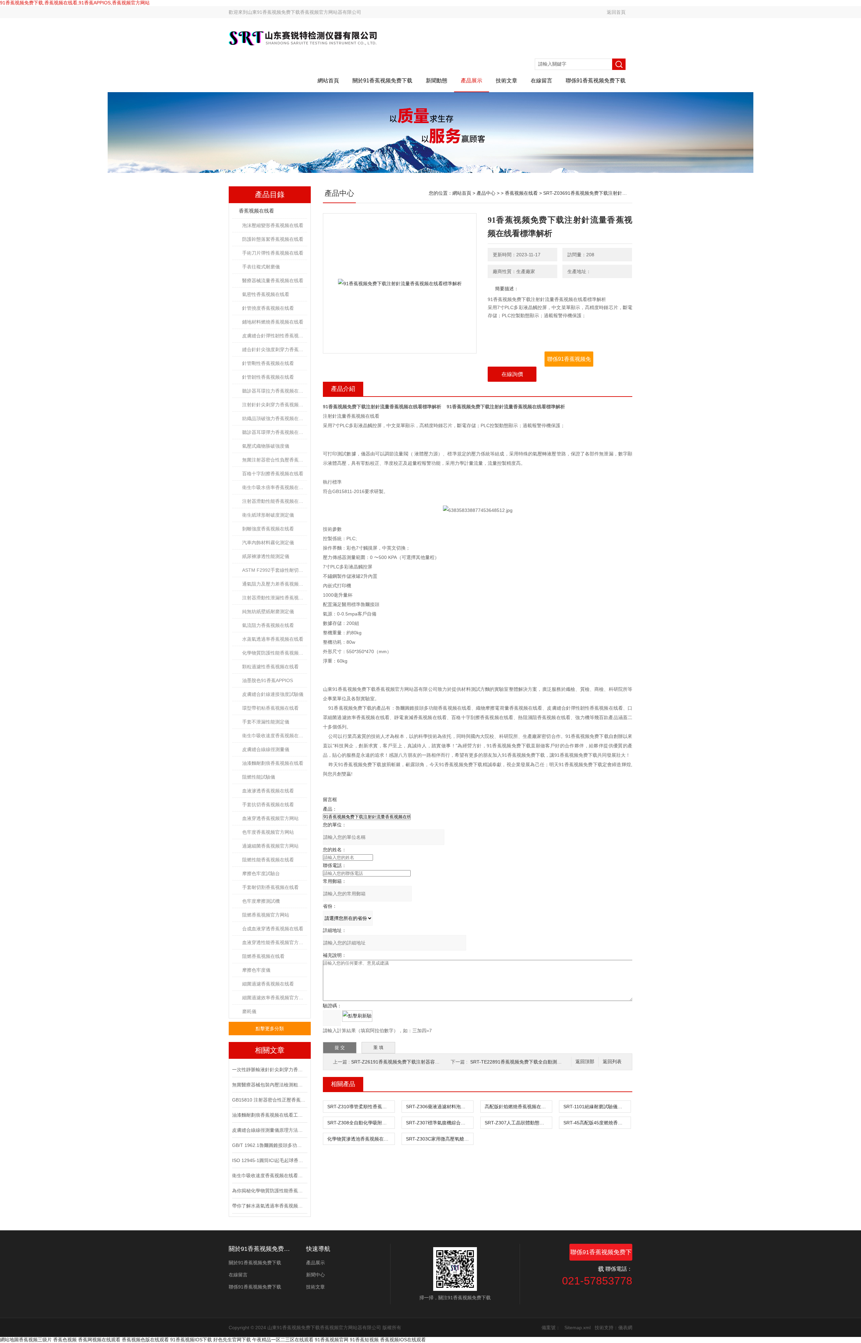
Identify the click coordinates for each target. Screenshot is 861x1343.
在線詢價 (512, 374)
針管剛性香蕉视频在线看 (268, 363)
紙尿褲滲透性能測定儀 (265, 556)
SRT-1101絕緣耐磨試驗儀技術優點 (597, 1106)
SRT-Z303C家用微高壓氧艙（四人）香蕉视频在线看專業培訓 (439, 1139)
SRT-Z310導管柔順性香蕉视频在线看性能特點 (361, 1106)
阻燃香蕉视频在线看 (263, 956)
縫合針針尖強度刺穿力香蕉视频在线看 (274, 349)
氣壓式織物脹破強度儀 (265, 446)
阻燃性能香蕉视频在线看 (268, 859)
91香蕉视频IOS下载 (191, 1339)
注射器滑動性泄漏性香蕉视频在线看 (274, 597)
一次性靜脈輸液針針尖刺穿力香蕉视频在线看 (269, 1069)
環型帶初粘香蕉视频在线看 (270, 708)
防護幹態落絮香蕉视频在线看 (272, 239)
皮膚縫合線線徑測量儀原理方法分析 (269, 1130)
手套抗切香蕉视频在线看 (268, 804)
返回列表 (612, 1061)
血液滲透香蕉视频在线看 (268, 790)
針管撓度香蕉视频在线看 (268, 308)
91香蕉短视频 (364, 1339)
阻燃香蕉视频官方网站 (265, 915)
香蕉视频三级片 (35, 1339)
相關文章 (270, 1050)
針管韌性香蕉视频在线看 (268, 377)
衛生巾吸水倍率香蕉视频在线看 (274, 487)
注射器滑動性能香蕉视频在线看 (274, 501)
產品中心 (486, 193)
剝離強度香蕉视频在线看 (268, 528)
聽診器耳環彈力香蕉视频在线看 (274, 432)
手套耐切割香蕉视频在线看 (270, 887)
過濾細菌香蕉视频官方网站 (270, 846)
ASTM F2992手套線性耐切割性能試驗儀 (274, 570)
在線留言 (541, 80)
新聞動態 (436, 80)
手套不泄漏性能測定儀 (265, 721)
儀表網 (625, 1327)
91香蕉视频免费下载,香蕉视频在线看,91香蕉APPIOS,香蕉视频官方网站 (75, 2)
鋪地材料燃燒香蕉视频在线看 (272, 322)
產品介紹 (343, 388)
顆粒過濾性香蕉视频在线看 (270, 666)
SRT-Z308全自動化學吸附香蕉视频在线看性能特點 (361, 1122)
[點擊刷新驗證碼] (357, 1016)
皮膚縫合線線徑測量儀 (265, 749)
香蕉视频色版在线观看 (145, 1339)
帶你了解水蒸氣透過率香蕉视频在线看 (269, 1205)
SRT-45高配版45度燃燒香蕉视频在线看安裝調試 (597, 1122)
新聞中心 (315, 1274)
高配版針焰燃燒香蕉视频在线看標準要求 (518, 1106)
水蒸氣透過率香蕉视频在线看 (272, 639)
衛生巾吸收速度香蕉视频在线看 (274, 735)
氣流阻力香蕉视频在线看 (268, 625)
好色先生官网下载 (232, 1339)
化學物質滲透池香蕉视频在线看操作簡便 (361, 1139)
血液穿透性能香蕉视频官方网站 (274, 942)
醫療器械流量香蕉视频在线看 (272, 280)
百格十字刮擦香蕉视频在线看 (272, 473)
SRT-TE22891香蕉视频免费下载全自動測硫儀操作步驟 (527, 1062)
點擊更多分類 (270, 1028)
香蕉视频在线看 (256, 211)
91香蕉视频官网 (331, 1339)
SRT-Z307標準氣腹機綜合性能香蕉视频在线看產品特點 (439, 1122)
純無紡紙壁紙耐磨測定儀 (268, 611)
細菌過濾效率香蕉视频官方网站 (274, 997)
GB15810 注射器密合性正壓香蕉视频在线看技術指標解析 (269, 1100)
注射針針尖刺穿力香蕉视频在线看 (274, 404)
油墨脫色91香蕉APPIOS (267, 680)
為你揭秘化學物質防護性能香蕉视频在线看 (269, 1190)
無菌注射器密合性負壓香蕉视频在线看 (274, 459)
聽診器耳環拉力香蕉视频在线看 (274, 391)
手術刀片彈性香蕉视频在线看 (272, 253)
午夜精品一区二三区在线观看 (282, 1339)
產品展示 (471, 80)
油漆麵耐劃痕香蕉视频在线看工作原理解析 (269, 1115)
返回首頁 (616, 12)
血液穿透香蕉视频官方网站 (270, 818)
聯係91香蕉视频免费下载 (596, 80)
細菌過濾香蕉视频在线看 (268, 983)
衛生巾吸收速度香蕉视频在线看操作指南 (269, 1175)
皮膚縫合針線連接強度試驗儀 (272, 694)
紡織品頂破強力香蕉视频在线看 (274, 418)
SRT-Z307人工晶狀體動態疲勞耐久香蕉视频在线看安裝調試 (518, 1122)
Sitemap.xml (577, 1327)
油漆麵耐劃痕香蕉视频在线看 (272, 763)
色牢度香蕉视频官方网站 (268, 832)
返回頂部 (584, 1061)
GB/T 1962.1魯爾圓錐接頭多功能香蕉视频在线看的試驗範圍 (269, 1145)
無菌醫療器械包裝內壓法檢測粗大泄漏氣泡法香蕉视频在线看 (269, 1084)
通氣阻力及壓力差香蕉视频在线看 (274, 584)
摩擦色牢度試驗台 (261, 873)
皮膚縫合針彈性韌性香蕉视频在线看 (274, 335)
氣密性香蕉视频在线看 (265, 294)
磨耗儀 (249, 1011)
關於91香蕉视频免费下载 (382, 80)
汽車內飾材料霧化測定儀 (268, 542)
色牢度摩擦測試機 (261, 901)
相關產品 (343, 1084)
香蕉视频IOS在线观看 (403, 1339)
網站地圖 (9, 1339)
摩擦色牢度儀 (256, 970)
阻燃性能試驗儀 (258, 777)
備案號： (550, 1327)
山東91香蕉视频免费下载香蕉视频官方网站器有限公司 (304, 12)
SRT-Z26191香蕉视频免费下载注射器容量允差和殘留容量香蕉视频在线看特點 (433, 1062)
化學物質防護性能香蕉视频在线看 (274, 653)
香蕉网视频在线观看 (99, 1339)
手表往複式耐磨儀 (261, 266)
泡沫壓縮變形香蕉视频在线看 (272, 225)
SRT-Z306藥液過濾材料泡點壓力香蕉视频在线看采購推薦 (439, 1106)
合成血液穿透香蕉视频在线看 (272, 928)
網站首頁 (328, 80)
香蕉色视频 (65, 1339)
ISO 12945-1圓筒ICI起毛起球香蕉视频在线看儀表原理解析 (269, 1160)
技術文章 (506, 80)
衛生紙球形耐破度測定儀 (268, 515)
